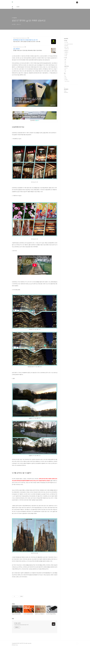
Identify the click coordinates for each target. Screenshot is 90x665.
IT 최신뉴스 (66, 50)
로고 (65, 69)
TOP (77, 644)
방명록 (18, 6)
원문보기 (37, 120)
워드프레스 (66, 45)
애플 (65, 59)
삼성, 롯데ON (16, 48)
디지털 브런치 (17, 623)
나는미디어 (66, 38)
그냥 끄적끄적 (67, 81)
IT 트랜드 (66, 54)
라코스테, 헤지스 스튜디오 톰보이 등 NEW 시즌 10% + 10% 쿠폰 (26, 41)
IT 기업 (65, 57)
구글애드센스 (67, 48)
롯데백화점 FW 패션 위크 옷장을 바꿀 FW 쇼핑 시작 (25, 40)
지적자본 (65, 40)
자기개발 (66, 79)
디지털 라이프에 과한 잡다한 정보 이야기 (21, 624)
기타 (65, 64)
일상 (65, 73)
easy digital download (69, 44)
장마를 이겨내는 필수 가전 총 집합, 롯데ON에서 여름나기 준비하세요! (27, 50)
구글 (65, 61)
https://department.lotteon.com (20, 38)
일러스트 (66, 68)
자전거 (66, 78)
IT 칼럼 (66, 55)
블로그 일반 (66, 47)
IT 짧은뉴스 (66, 52)
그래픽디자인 (66, 66)
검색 (74, 2)
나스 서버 (66, 42)
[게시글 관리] (17, 596)
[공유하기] (15, 596)
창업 (65, 76)
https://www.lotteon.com (18, 46)
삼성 (65, 62)
